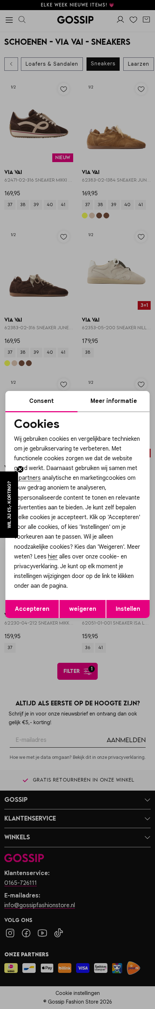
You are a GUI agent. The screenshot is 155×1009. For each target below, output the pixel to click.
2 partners (27, 478)
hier (53, 556)
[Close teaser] (20, 469)
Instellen (128, 609)
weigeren (82, 609)
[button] (9, 504)
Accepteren (32, 609)
